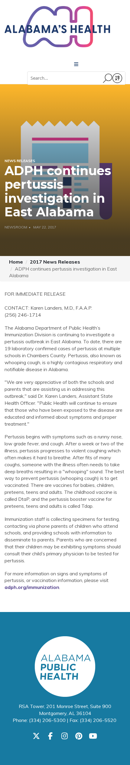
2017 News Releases (55, 262)
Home (16, 262)
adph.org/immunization (32, 587)
